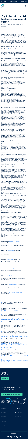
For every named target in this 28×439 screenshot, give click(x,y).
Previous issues (24, 1)
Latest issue (3, 1)
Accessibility (4, 412)
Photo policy (18, 412)
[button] (26, 5)
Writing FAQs (18, 417)
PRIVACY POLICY (18, 408)
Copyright (3, 408)
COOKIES (3, 425)
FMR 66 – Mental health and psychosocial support (12, 25)
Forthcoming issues (13, 1)
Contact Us (3, 417)
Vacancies (3, 421)
